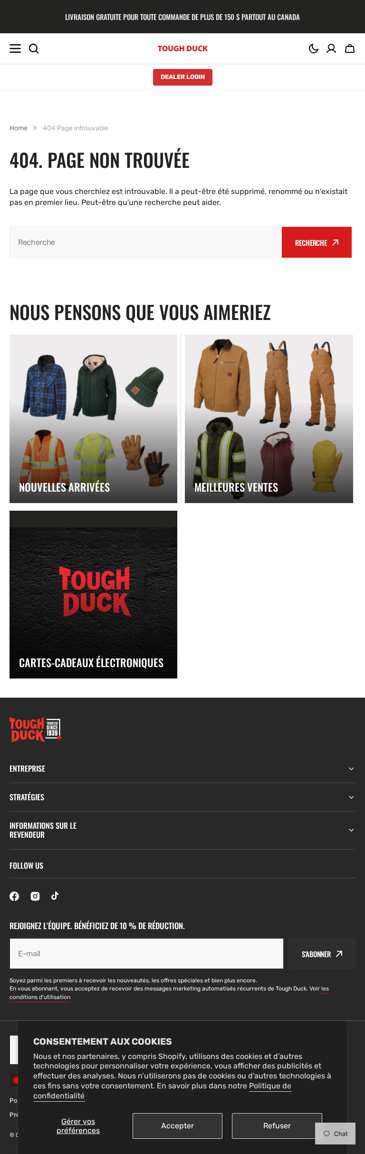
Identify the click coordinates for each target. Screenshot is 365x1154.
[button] (313, 48)
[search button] (33, 48)
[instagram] (35, 896)
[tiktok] (56, 896)
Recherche (311, 242)
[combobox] (144, 242)
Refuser (277, 1125)
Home (19, 128)
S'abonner (316, 954)
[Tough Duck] (183, 48)
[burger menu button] (15, 48)
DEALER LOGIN (183, 76)
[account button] (331, 48)
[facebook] (14, 896)
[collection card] (93, 419)
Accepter (177, 1125)
